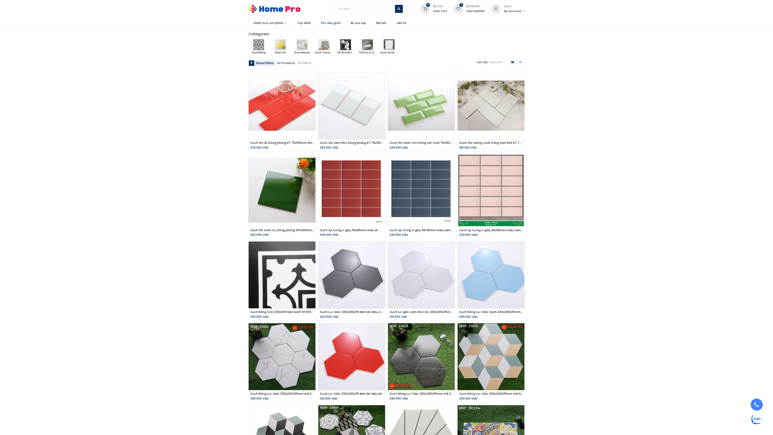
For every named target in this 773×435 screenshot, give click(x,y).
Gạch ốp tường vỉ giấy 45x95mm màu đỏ (349, 230)
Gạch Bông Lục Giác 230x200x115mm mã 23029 (282, 394)
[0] (425, 8)
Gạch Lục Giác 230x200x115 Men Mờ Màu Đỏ (351, 394)
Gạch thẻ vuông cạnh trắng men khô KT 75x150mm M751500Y (491, 143)
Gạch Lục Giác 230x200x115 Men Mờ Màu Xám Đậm (351, 312)
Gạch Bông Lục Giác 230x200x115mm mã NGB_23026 (491, 394)
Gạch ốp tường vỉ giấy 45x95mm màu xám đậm (421, 230)
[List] (520, 62)
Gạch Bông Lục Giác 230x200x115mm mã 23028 (421, 394)
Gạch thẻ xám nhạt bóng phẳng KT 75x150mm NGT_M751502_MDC (351, 143)
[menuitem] (303, 23)
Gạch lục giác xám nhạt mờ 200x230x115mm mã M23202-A (421, 312)
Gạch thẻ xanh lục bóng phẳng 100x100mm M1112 (282, 230)
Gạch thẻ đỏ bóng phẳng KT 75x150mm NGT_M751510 (282, 143)
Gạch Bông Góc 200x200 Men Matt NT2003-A (282, 312)
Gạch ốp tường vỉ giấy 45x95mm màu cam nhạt (491, 230)
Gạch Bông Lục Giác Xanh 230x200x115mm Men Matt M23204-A (491, 312)
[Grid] (513, 62)
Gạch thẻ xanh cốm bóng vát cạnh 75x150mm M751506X (421, 143)
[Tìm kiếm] (399, 9)
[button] (497, 62)
